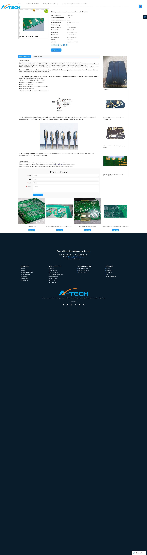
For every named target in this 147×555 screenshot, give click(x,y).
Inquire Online (56, 50)
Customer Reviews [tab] (37, 56)
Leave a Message (38, 195)
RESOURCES (123, 6)
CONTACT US (132, 6)
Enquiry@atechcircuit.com (76, 257)
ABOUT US (78, 6)
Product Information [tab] (24, 56)
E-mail (29, 183)
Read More (31, 230)
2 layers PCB (106, 89)
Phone (29, 179)
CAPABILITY (113, 6)
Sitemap (74, 301)
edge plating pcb (58, 164)
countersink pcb (28, 62)
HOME (72, 6)
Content (28, 186)
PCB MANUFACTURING (90, 6)
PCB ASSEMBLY (103, 6)
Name (29, 175)
